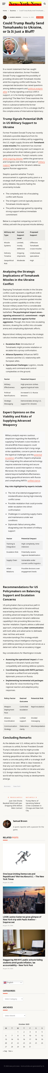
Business (40, 17)
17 (30, 1039)
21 (12, 1043)
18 (36, 1039)
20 (6, 1043)
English (9, 982)
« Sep (5, 1051)
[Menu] (3, 3)
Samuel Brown (15, 17)
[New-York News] (25, 3)
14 (12, 1039)
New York (16, 786)
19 (42, 1039)
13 (6, 1039)
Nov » (11, 1051)
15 (18, 1039)
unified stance (34, 480)
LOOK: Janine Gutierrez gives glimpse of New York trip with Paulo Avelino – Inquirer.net (22, 920)
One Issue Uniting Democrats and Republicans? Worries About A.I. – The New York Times (23, 877)
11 (36, 1035)
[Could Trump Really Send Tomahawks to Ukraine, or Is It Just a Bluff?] (24, 50)
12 (42, 1035)
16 (24, 1039)
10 (30, 1035)
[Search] (44, 3)
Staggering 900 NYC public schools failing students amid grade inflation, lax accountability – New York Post (23, 962)
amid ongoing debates (13, 158)
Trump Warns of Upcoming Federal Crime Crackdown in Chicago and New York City (34, 806)
